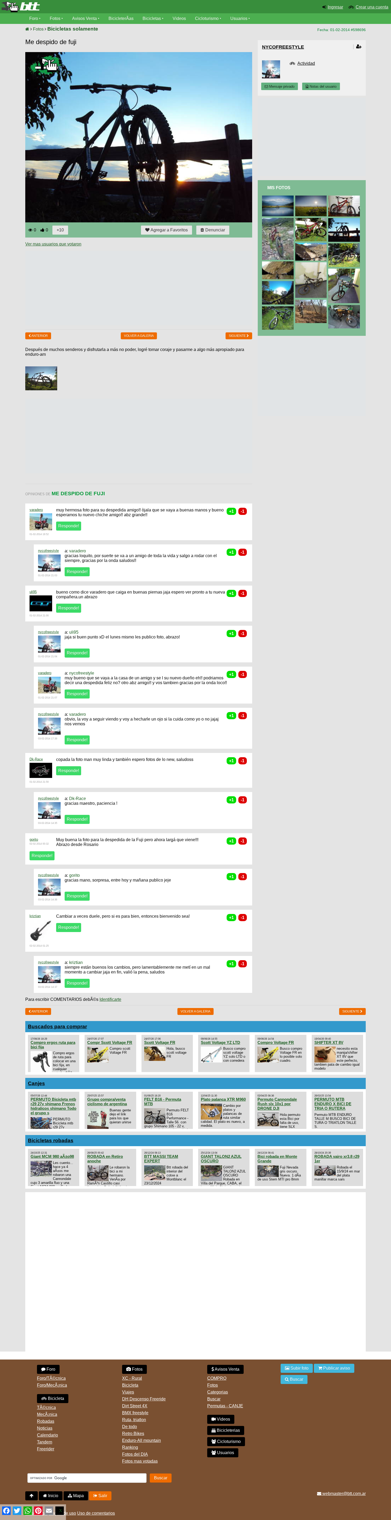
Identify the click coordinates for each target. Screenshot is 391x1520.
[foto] (279, 198)
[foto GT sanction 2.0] (345, 198)
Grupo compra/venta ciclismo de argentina (107, 1101)
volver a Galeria (139, 336)
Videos (179, 18)
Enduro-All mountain (141, 1440)
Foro (33, 18)
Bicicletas (152, 18)
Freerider (45, 1449)
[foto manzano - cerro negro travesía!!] (312, 245)
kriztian (35, 916)
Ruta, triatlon (134, 1419)
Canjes (36, 1083)
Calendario (47, 1435)
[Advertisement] (122, 288)
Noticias (44, 1428)
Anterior (39, 336)
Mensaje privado (281, 86)
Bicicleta (55, 1398)
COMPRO (216, 1378)
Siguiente (238, 336)
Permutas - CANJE (225, 1406)
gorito (34, 839)
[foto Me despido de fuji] (345, 220)
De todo (129, 1426)
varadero (36, 510)
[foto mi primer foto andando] (312, 302)
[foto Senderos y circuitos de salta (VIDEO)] (279, 283)
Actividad (306, 63)
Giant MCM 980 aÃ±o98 (52, 1156)
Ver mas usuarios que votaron (53, 244)
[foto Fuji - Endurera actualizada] (312, 264)
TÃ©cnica (46, 1407)
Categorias (217, 1392)
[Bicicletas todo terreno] (65, 7)
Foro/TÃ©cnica (51, 1378)
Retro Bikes (133, 1433)
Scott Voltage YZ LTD (220, 1042)
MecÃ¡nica (47, 1414)
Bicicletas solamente (72, 29)
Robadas (45, 1421)
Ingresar (335, 7)
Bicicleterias (228, 1430)
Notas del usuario (322, 86)
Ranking (130, 1447)
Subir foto (299, 1368)
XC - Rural (132, 1378)
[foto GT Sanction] (279, 220)
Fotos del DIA (135, 1454)
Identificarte (110, 999)
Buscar (214, 1399)
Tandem (44, 1442)
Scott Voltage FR (159, 1042)
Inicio (52, 1495)
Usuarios (238, 18)
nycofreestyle (48, 551)
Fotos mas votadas (140, 1461)
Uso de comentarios (96, 1513)
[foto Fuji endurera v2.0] (345, 245)
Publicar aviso (336, 1368)
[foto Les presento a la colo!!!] (312, 220)
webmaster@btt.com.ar (343, 1493)
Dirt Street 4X (134, 1406)
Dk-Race (36, 759)
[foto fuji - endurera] (345, 271)
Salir (102, 1495)
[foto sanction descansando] (312, 198)
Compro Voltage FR (275, 1042)
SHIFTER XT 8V (328, 1042)
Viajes (128, 1392)
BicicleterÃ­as (121, 18)
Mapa (78, 1495)
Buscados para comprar (57, 1026)
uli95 (33, 592)
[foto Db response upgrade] (279, 308)
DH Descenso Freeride (144, 1399)
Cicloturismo (207, 18)
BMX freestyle (135, 1413)
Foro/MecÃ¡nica (52, 1385)
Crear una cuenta (372, 7)
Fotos (55, 18)
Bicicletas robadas (50, 1140)
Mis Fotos (278, 187)
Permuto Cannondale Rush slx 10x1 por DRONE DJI (277, 1104)
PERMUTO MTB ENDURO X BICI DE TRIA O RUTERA (332, 1104)
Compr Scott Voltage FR (109, 1042)
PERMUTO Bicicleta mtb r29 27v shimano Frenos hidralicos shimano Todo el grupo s (53, 1106)
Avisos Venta (84, 18)
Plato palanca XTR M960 (223, 1099)
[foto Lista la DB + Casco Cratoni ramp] (345, 307)
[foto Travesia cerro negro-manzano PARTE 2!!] (279, 263)
